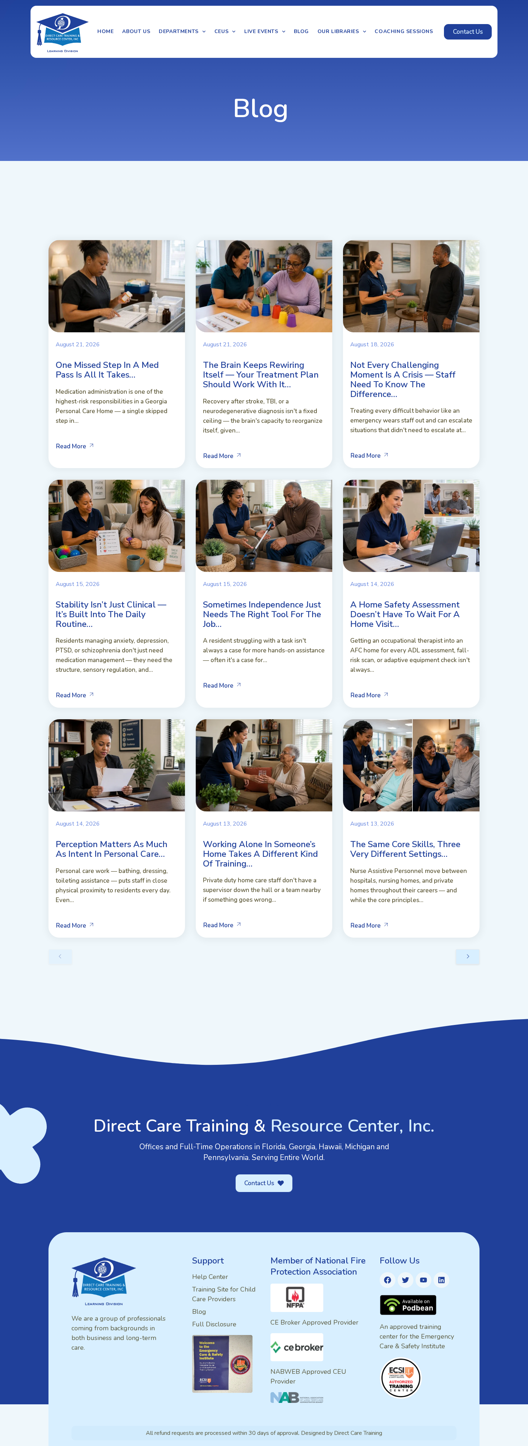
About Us (136, 31)
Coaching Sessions (404, 31)
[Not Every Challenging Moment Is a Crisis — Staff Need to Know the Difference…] (411, 286)
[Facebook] (387, 1280)
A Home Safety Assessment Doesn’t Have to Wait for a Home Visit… (405, 614)
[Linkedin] (441, 1280)
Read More (71, 446)
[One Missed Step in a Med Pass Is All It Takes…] (116, 286)
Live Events (261, 31)
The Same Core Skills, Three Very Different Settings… (405, 849)
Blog (301, 31)
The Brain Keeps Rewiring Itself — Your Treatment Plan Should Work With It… (261, 374)
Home (105, 31)
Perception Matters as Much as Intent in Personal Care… (111, 849)
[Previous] (60, 956)
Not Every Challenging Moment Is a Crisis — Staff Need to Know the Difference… (402, 379)
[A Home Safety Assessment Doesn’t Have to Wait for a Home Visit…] (411, 526)
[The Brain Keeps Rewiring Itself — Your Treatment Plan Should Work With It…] (264, 286)
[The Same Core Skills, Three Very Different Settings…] (411, 765)
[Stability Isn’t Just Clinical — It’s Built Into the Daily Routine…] (116, 526)
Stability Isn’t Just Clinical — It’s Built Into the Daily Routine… (111, 614)
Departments (179, 31)
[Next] (468, 956)
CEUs (221, 31)
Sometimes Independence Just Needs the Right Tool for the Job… (262, 614)
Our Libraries (338, 31)
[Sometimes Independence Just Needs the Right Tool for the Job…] (264, 526)
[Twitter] (405, 1280)
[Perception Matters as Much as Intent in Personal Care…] (116, 765)
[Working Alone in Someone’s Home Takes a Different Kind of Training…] (264, 765)
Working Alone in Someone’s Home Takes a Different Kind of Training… (260, 854)
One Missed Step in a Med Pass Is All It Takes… (107, 369)
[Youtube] (423, 1280)
